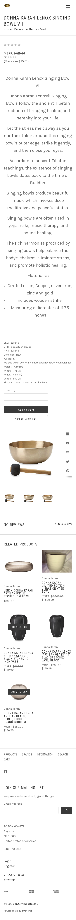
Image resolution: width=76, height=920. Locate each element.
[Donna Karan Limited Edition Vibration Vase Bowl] (57, 561)
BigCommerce (24, 910)
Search (63, 754)
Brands (27, 754)
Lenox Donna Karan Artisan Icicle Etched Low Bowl (18, 593)
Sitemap (9, 879)
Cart (7, 759)
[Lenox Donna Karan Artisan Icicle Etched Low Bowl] (19, 565)
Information (45, 754)
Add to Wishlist (26, 418)
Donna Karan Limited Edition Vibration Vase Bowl (53, 587)
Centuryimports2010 (25, 903)
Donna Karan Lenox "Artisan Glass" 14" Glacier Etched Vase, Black (56, 656)
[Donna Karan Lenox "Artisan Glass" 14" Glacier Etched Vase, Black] (57, 626)
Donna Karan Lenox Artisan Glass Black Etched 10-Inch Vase (18, 657)
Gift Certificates (14, 874)
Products (10, 754)
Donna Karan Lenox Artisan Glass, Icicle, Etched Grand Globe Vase (18, 717)
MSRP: (9, 53)
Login (7, 861)
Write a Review (63, 523)
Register (9, 866)
